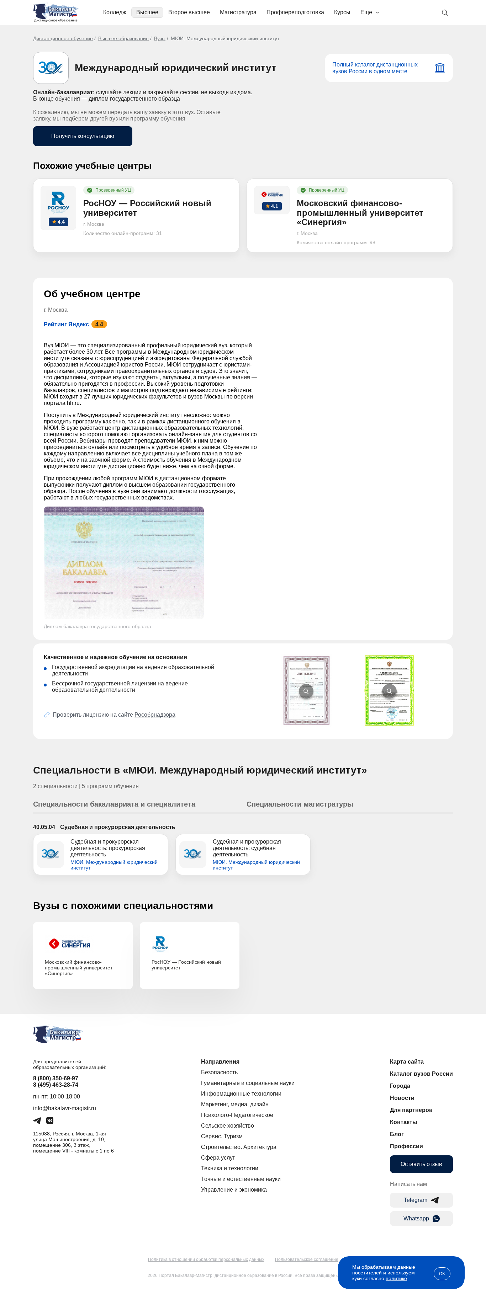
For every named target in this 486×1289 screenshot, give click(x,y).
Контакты (403, 1122)
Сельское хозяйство (227, 1126)
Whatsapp (416, 1218)
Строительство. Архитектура (238, 1147)
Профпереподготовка (295, 12)
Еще (366, 12)
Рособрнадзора (154, 715)
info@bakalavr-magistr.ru (64, 1108)
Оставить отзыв (421, 1164)
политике (396, 1278)
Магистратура (238, 12)
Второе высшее (189, 12)
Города (400, 1086)
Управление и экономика (234, 1190)
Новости (402, 1098)
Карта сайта (407, 1062)
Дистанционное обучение (63, 38)
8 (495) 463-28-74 (55, 1085)
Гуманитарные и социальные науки (248, 1083)
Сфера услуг (218, 1158)
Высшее (147, 12)
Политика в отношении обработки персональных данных (206, 1259)
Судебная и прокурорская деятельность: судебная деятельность (247, 848)
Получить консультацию (82, 136)
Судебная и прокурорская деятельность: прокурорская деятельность (107, 848)
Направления (220, 1062)
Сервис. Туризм (222, 1136)
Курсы (342, 12)
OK (442, 1273)
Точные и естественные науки (241, 1179)
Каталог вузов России (421, 1074)
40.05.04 (44, 827)
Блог (397, 1134)
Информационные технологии (241, 1094)
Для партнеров (411, 1110)
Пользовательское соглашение (306, 1259)
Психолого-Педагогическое (237, 1115)
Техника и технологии (229, 1168)
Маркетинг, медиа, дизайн (235, 1104)
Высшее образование (123, 38)
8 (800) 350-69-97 (55, 1078)
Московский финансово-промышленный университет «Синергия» (78, 967)
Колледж (114, 12)
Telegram (415, 1200)
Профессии (406, 1146)
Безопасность (219, 1072)
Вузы (159, 38)
